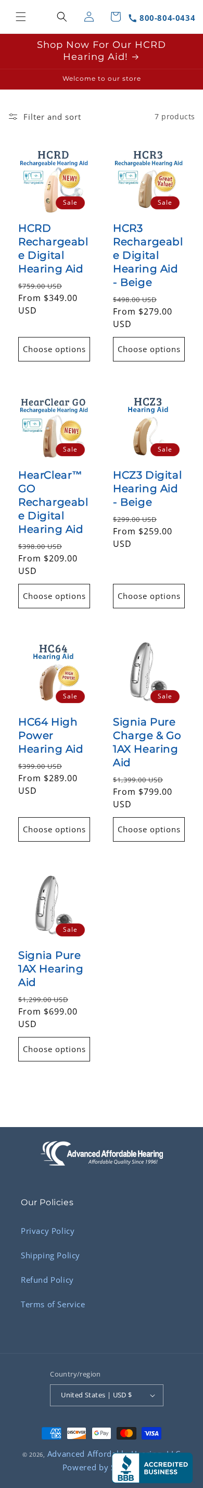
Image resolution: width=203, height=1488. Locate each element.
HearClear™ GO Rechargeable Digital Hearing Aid (53, 502)
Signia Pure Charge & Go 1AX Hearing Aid (147, 742)
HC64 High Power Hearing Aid (51, 735)
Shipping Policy (50, 1255)
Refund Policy (47, 1279)
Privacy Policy (47, 1231)
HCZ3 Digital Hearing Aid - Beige (147, 488)
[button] (20, 16)
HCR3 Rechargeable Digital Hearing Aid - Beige (148, 255)
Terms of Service (53, 1304)
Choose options (54, 349)
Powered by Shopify (101, 1467)
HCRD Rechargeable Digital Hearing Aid (53, 248)
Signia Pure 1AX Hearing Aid (51, 969)
